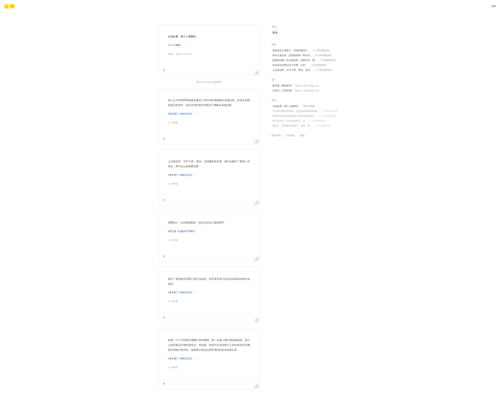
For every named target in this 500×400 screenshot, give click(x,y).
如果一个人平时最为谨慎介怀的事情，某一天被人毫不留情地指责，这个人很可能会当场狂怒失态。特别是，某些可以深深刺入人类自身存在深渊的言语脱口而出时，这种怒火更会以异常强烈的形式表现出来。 (209, 345)
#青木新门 (173, 113)
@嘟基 (177, 45)
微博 (170, 45)
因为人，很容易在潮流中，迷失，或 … (301, 125)
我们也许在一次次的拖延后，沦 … (299, 120)
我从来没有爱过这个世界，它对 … (299, 65)
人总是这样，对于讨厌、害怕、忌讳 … (302, 70)
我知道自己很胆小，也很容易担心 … (300, 50)
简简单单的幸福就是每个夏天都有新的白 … (303, 116)
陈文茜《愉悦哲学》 (296, 85)
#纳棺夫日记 (185, 113)
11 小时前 (173, 122)
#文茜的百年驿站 (186, 231)
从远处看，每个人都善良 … (293, 106)
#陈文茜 (172, 231)
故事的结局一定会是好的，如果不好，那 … (303, 60)
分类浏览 (290, 135)
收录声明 (276, 135)
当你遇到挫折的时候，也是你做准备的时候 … (305, 111)
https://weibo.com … (185, 54)
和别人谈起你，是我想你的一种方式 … (302, 55)
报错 (302, 135)
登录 (493, 6)
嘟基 (275, 32)
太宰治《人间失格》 (296, 90)
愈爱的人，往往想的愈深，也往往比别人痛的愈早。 (197, 222)
